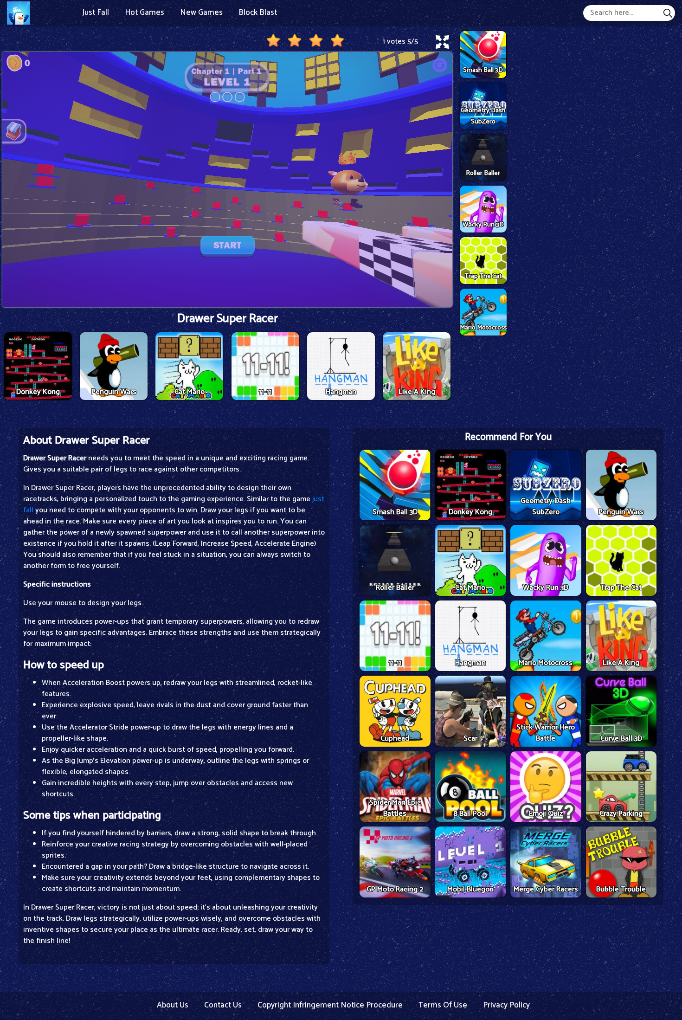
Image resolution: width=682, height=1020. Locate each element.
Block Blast (257, 12)
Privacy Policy (506, 1005)
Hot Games (144, 12)
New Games (201, 12)
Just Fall (95, 12)
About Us (172, 1005)
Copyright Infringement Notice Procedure (330, 1005)
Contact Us (223, 1005)
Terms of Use (442, 1005)
